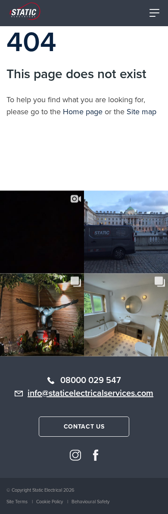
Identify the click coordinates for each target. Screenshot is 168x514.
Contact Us (84, 426)
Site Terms (17, 501)
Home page (83, 111)
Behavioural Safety (90, 501)
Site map (141, 111)
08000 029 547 (90, 380)
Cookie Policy (49, 501)
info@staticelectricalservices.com (90, 392)
